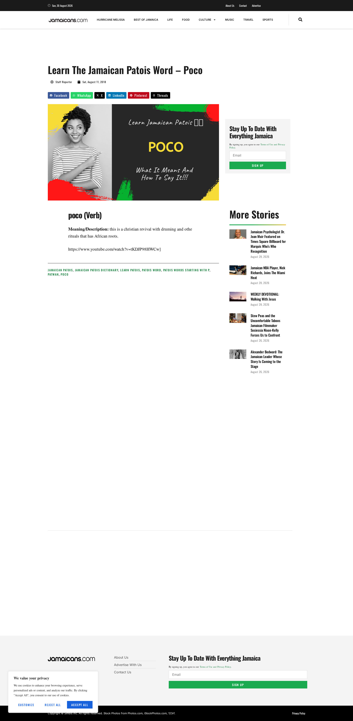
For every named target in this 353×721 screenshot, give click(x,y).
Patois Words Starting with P (186, 270)
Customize (26, 705)
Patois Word (151, 270)
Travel (248, 19)
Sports (268, 19)
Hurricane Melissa (111, 19)
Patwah (53, 274)
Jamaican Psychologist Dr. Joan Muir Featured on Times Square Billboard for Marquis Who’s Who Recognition (268, 241)
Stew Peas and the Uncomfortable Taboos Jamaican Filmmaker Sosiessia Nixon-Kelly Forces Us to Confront (265, 325)
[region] (53, 692)
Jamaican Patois (60, 270)
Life (170, 19)
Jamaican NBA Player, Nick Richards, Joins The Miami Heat (268, 272)
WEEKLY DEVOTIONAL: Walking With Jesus (265, 297)
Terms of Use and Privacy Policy (215, 666)
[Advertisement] (122, 48)
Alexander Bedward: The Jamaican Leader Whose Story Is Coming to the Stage (267, 359)
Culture (205, 19)
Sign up (258, 165)
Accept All (79, 705)
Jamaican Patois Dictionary (96, 270)
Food (186, 19)
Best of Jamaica (146, 19)
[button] (300, 19)
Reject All (53, 705)
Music (229, 19)
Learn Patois (130, 270)
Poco (64, 274)
